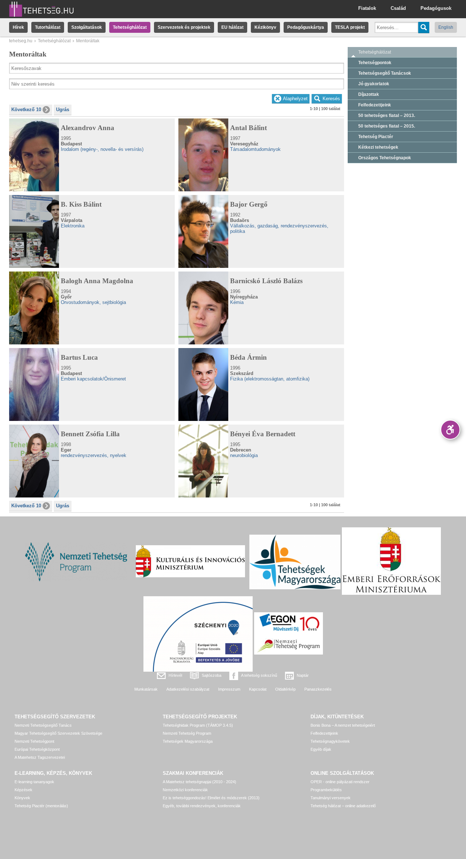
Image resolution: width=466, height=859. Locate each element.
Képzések (23, 790)
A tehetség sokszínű (259, 675)
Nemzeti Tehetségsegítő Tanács (43, 725)
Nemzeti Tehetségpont (34, 741)
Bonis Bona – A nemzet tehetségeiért (343, 725)
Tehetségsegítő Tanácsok (384, 73)
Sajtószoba (211, 675)
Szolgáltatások (86, 27)
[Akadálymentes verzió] (450, 430)
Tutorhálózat (47, 27)
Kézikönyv (265, 27)
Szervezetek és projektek (184, 27)
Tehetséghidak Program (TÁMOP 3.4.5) (198, 725)
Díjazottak (368, 94)
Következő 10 (26, 109)
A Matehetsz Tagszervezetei (40, 757)
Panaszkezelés (318, 689)
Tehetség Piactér (375, 136)
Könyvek (22, 798)
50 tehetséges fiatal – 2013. (386, 115)
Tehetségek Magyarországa (188, 741)
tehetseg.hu (20, 40)
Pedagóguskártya (305, 27)
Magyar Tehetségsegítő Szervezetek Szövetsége (58, 733)
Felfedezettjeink (374, 105)
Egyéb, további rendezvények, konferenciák (202, 806)
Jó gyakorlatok (373, 83)
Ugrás (62, 109)
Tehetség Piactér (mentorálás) (41, 806)
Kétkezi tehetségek (378, 147)
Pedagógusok (435, 8)
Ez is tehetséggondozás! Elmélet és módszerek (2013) (211, 798)
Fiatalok (367, 8)
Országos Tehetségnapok (384, 157)
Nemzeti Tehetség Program (187, 733)
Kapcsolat (257, 689)
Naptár (303, 675)
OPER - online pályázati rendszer (340, 782)
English (445, 27)
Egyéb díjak (321, 749)
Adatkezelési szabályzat (187, 689)
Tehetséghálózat (130, 27)
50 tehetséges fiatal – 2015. (386, 126)
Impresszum (229, 689)
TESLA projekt (350, 27)
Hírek (18, 27)
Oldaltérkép (285, 689)
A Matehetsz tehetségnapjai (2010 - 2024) (199, 782)
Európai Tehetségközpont (37, 749)
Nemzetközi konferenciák (185, 790)
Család (398, 8)
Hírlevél (175, 675)
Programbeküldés (326, 790)
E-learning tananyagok (34, 782)
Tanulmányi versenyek (331, 798)
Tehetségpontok (374, 62)
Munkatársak (146, 689)
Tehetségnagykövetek (330, 741)
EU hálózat (232, 27)
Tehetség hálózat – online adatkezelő (343, 806)
